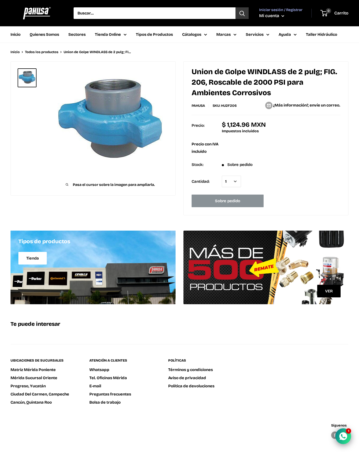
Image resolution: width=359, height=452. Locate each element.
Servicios (255, 34)
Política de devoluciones (191, 386)
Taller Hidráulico (321, 34)
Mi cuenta (269, 15)
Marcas (223, 34)
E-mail (95, 386)
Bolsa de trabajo (105, 402)
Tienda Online (108, 34)
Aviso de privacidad (187, 377)
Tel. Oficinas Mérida (108, 377)
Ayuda (285, 34)
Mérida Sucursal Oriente (34, 377)
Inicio (15, 34)
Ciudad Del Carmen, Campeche (40, 394)
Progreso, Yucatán (28, 386)
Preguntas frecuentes (110, 394)
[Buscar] (242, 13)
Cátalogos (191, 34)
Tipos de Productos (154, 34)
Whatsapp (99, 369)
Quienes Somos (44, 34)
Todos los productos (41, 52)
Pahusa (198, 106)
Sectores (77, 34)
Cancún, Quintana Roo (31, 402)
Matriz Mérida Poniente (33, 369)
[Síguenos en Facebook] (335, 435)
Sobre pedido (227, 201)
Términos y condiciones (190, 369)
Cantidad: (200, 181)
